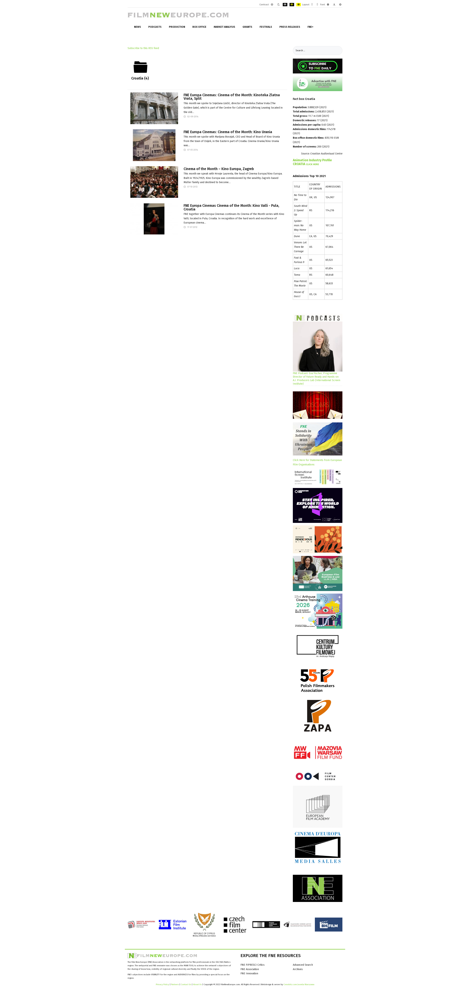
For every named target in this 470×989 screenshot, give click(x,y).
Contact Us (186, 984)
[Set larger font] (340, 4)
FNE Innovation (249, 973)
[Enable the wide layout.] (317, 4)
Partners (175, 984)
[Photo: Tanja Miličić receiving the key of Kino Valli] (154, 218)
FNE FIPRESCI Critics (253, 964)
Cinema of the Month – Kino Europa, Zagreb (219, 169)
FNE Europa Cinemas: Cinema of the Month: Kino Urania (228, 132)
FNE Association (250, 969)
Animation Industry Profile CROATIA (312, 162)
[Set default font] (334, 4)
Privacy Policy (162, 984)
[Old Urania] (154, 145)
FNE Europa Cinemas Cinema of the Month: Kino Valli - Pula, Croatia (231, 207)
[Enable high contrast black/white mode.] (285, 4)
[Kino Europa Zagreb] (154, 181)
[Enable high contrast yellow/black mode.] (298, 4)
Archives (298, 969)
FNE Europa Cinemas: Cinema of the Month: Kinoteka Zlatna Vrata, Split (232, 96)
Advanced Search (303, 964)
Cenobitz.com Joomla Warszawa (299, 984)
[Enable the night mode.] (278, 4)
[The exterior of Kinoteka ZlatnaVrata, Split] (154, 108)
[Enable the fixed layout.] (312, 4)
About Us (197, 984)
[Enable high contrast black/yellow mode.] (291, 4)
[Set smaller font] (328, 4)
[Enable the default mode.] (272, 4)
